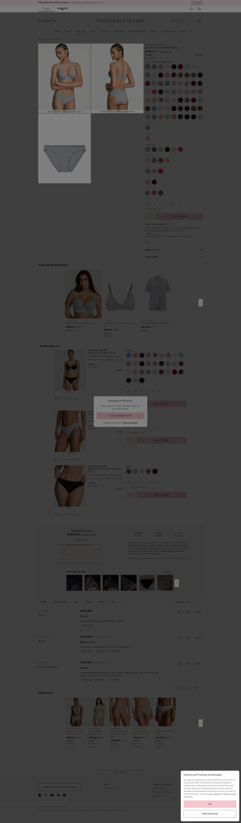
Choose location (130, 423)
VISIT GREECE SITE (121, 415)
